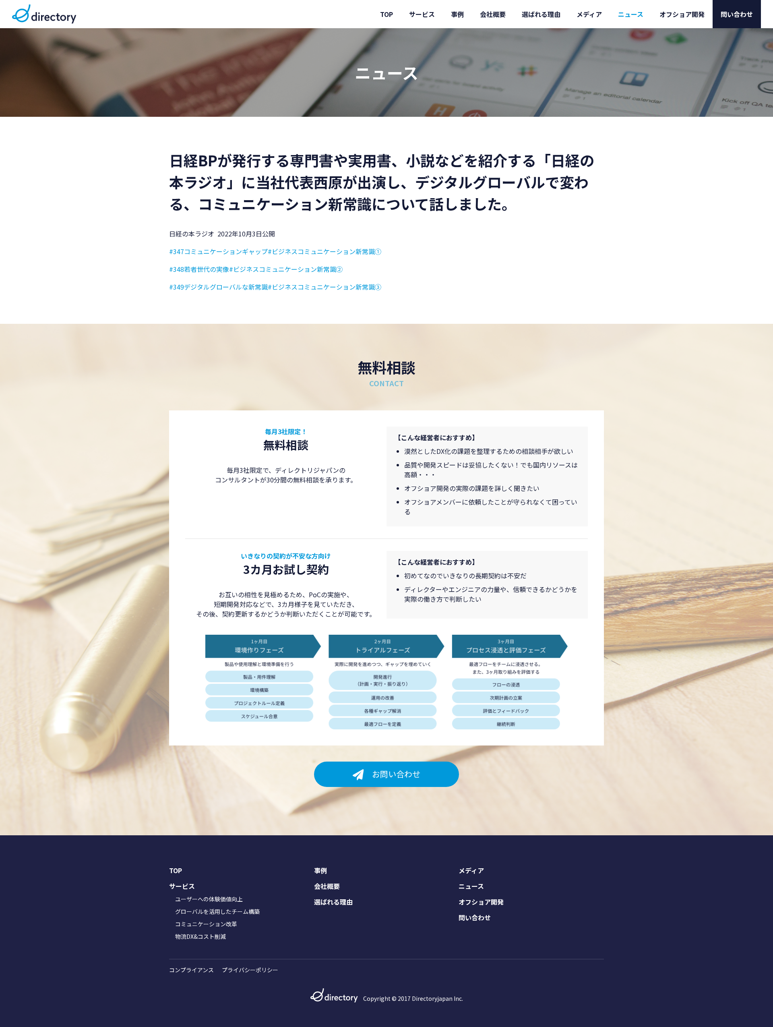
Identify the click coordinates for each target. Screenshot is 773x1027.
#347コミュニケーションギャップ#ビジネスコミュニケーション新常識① (275, 251)
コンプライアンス (191, 970)
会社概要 (493, 14)
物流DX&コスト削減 (200, 936)
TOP (386, 14)
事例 (457, 14)
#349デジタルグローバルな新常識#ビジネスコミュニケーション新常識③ (275, 287)
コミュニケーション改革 (206, 924)
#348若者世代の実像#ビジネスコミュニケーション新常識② (256, 269)
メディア (589, 14)
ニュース (630, 14)
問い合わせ (737, 14)
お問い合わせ (396, 774)
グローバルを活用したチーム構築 (217, 911)
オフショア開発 (682, 14)
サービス (422, 14)
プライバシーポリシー (250, 970)
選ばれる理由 (541, 14)
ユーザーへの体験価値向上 (209, 899)
